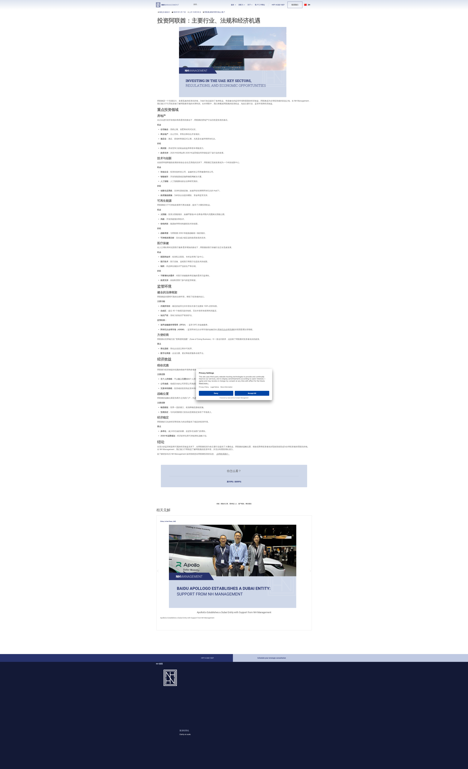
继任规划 (248, 504)
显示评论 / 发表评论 (234, 482)
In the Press (168, 521)
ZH (309, 5)
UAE (174, 521)
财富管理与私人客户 (217, 12)
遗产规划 (241, 504)
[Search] (216, 4)
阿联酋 (206, 12)
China (162, 521)
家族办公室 (224, 504)
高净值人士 (233, 504)
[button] (307, 4)
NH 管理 (159, 664)
